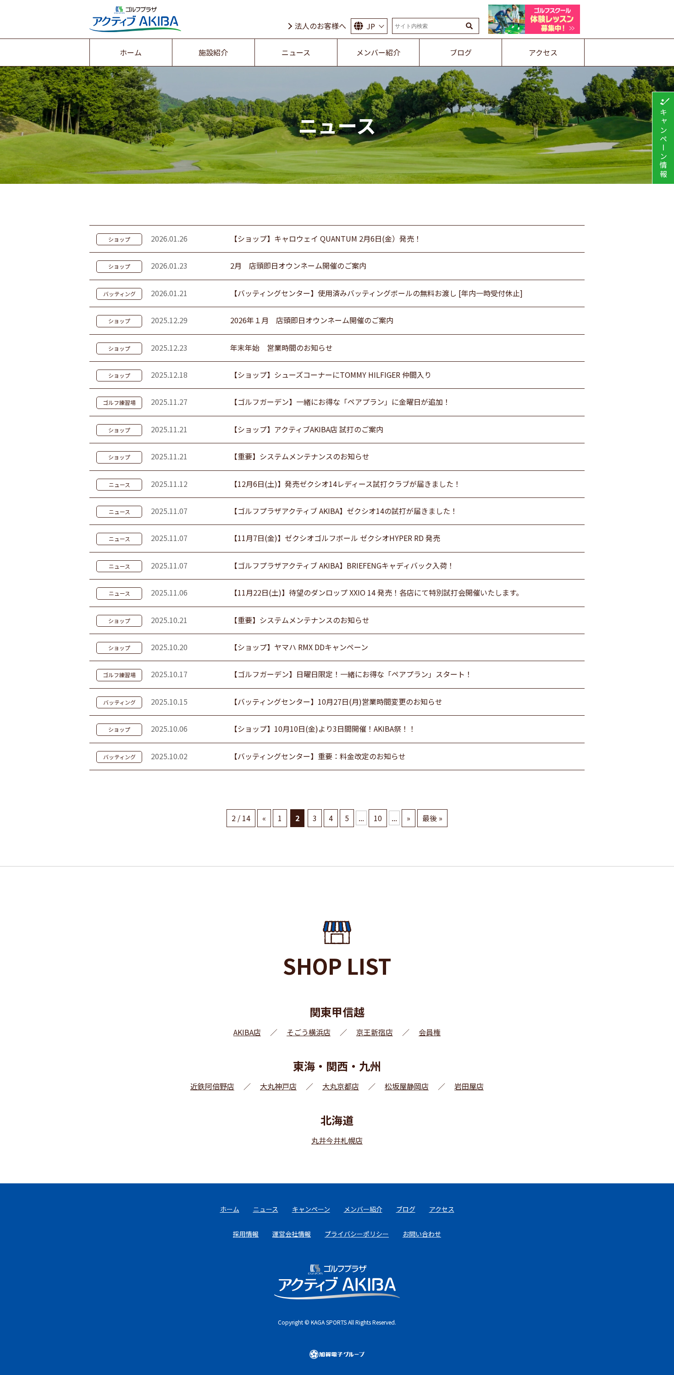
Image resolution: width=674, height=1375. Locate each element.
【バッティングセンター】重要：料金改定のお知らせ (318, 756)
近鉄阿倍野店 (212, 1086)
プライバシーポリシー (357, 1233)
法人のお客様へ (320, 26)
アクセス (441, 1209)
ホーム (229, 1209)
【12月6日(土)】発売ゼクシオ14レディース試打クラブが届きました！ (345, 483)
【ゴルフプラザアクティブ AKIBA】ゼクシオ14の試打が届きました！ (344, 510)
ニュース (119, 484)
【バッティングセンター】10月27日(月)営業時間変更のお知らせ (336, 701)
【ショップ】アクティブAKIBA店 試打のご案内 (306, 429)
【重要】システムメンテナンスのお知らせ (300, 456)
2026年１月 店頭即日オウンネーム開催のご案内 (311, 320)
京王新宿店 (374, 1032)
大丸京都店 (340, 1086)
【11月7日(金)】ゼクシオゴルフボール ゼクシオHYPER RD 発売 (335, 537)
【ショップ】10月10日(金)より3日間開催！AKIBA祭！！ (323, 728)
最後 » (432, 817)
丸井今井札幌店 (337, 1140)
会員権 (430, 1032)
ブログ (405, 1209)
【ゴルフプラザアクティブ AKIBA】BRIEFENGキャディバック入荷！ (342, 565)
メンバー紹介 (363, 1209)
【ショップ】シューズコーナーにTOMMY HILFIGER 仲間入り (330, 374)
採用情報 (246, 1233)
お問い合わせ (422, 1233)
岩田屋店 (469, 1086)
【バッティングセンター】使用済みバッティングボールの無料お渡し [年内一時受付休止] (376, 292)
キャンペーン (311, 1209)
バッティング (119, 294)
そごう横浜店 (309, 1032)
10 (378, 817)
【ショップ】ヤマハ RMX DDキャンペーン (299, 646)
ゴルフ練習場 (119, 402)
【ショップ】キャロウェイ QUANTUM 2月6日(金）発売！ (325, 238)
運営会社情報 (291, 1233)
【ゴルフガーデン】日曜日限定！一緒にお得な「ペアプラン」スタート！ (351, 673)
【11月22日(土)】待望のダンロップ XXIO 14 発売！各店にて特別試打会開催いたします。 (376, 592)
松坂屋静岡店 (407, 1086)
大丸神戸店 (278, 1086)
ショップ (119, 239)
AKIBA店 (247, 1032)
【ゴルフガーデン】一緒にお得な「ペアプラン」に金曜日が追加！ (340, 401)
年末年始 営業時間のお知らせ (281, 347)
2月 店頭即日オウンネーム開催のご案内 (298, 265)
